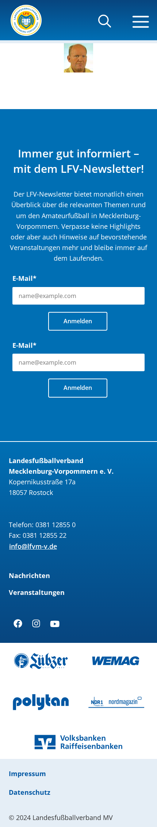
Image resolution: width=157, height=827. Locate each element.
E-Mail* (24, 278)
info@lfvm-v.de (33, 546)
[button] (104, 25)
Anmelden (78, 321)
